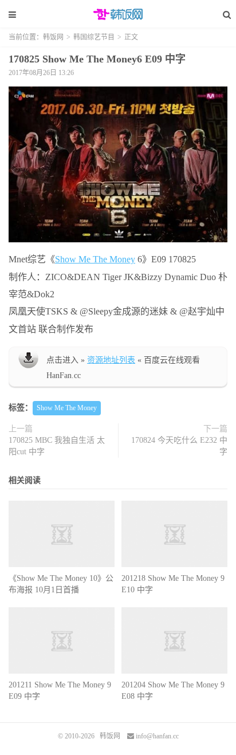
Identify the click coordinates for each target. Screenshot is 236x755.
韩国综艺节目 (94, 37)
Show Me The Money (95, 259)
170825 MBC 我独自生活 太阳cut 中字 (57, 446)
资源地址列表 (111, 360)
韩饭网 (118, 14)
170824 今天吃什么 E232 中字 (179, 446)
